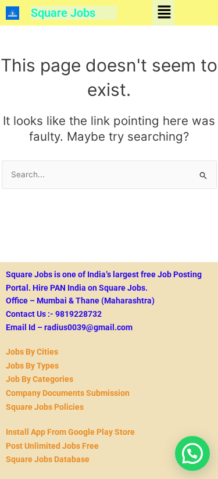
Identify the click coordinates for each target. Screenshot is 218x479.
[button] (164, 12)
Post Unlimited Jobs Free (52, 446)
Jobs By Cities (32, 351)
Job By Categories (39, 379)
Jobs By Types (32, 365)
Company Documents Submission (68, 393)
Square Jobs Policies (45, 407)
